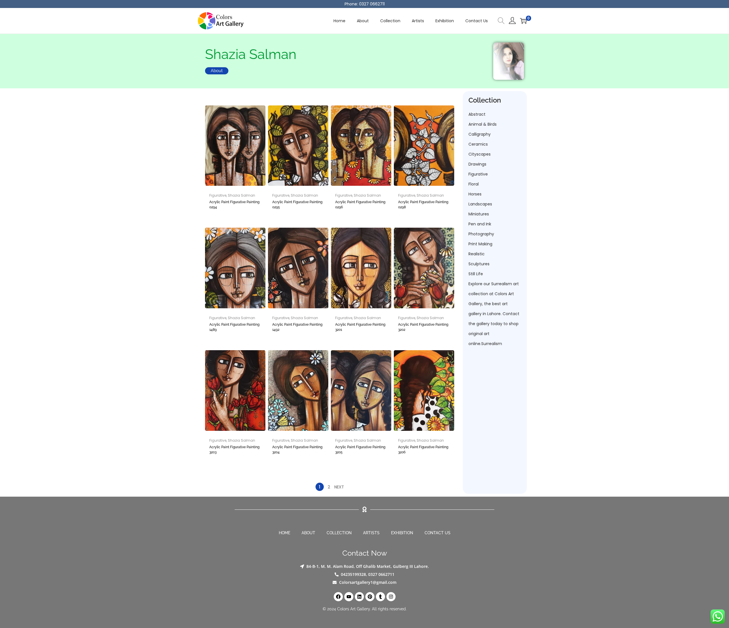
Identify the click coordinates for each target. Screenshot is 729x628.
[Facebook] (338, 596)
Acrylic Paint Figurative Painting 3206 (423, 449)
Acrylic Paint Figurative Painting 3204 (297, 449)
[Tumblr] (380, 596)
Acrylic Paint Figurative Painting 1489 (234, 327)
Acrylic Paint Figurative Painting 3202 (423, 327)
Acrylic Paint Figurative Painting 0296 (360, 204)
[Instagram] (391, 596)
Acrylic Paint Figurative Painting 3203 (234, 449)
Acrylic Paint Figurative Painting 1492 (297, 327)
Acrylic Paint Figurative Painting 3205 (360, 449)
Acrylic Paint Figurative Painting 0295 (297, 204)
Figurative (217, 195)
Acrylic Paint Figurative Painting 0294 (234, 204)
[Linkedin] (359, 596)
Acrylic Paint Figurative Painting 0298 (423, 204)
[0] (523, 20)
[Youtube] (348, 596)
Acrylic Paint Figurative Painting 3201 (360, 327)
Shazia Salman (241, 195)
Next (339, 487)
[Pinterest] (369, 596)
